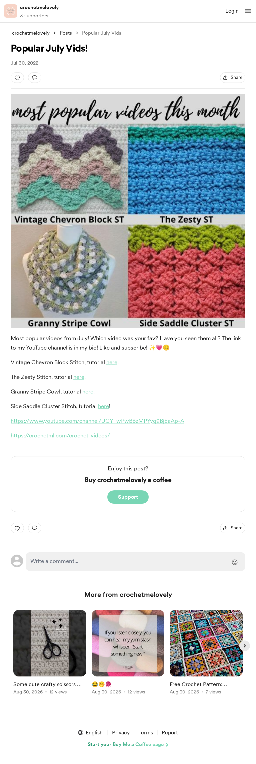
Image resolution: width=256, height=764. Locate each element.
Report (170, 732)
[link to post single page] (49, 653)
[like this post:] (17, 77)
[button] (248, 11)
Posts (66, 33)
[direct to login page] (135, 561)
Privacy (121, 732)
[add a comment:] (34, 77)
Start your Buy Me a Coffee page (126, 744)
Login (232, 11)
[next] (244, 645)
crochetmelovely (39, 7)
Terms (145, 732)
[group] (49, 656)
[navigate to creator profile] (10, 11)
